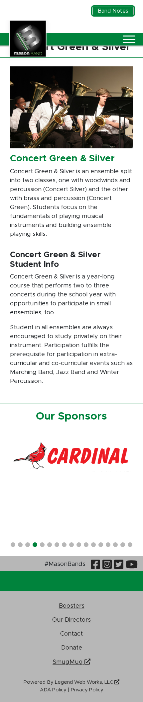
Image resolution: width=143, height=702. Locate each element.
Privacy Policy (87, 689)
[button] (13, 544)
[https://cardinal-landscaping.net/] (71, 456)
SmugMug (68, 661)
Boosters (71, 605)
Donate (71, 647)
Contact (71, 633)
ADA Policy (53, 689)
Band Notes (113, 11)
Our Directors (71, 619)
